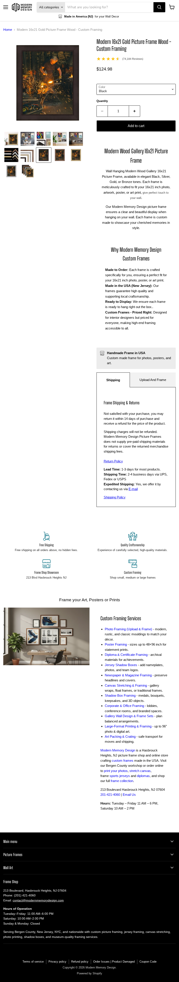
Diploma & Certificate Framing (126, 654)
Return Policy (113, 461)
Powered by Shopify (89, 973)
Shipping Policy (115, 497)
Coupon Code (148, 961)
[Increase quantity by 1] (134, 111)
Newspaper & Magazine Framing (128, 675)
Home (7, 29)
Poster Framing (116, 644)
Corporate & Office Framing (124, 706)
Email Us (129, 794)
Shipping (113, 380)
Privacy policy (57, 961)
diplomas (143, 776)
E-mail (133, 489)
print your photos (116, 771)
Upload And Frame (152, 380)
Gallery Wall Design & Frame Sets (129, 716)
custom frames (122, 760)
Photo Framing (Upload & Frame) (128, 629)
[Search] (159, 7)
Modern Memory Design (117, 750)
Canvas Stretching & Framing (126, 685)
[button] (11, 138)
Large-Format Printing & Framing (128, 726)
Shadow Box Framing (120, 695)
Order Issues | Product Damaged (114, 961)
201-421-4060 (110, 794)
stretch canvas (140, 771)
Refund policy (79, 961)
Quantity (102, 101)
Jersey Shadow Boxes (121, 665)
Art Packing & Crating (120, 736)
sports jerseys (120, 776)
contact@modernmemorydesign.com (38, 900)
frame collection (122, 781)
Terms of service (33, 961)
